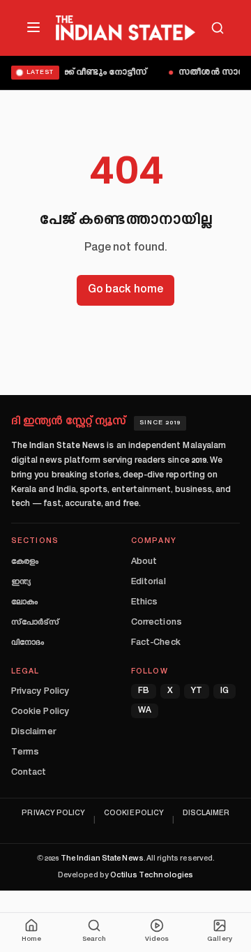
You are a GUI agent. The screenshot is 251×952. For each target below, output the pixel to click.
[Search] (217, 28)
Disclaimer (33, 732)
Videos (157, 939)
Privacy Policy (40, 692)
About (144, 562)
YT (196, 691)
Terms (25, 752)
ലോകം (24, 602)
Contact (28, 773)
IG (224, 691)
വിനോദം (27, 643)
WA (144, 710)
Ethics (144, 602)
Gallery (219, 939)
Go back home (125, 290)
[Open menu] (33, 27)
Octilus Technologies (151, 875)
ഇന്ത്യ (21, 582)
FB (143, 691)
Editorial (148, 582)
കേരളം (24, 562)
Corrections (156, 622)
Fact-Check (156, 643)
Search (94, 939)
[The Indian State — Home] (125, 28)
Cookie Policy (40, 712)
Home (31, 939)
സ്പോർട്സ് (35, 622)
